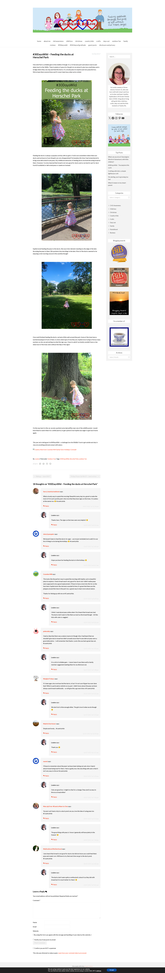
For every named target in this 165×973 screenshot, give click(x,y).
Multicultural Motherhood (52, 849)
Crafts (98, 41)
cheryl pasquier (48, 534)
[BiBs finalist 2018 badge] (119, 253)
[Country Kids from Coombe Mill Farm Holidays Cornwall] (66, 449)
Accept (112, 970)
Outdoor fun (116, 41)
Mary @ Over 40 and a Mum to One (55, 806)
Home (39, 41)
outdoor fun (83, 459)
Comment (36, 900)
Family (125, 41)
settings (98, 971)
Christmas (78, 41)
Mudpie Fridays (48, 679)
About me (47, 41)
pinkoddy (46, 631)
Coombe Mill (47, 574)
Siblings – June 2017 (43, 476)
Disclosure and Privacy (107, 45)
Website (35, 931)
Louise (37, 459)
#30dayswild (62, 45)
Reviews (53, 45)
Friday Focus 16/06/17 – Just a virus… (84, 476)
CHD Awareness (58, 41)
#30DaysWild (64, 459)
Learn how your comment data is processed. (72, 953)
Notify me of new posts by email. (45, 940)
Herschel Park (74, 459)
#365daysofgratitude (78, 45)
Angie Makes (89, 966)
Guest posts (92, 45)
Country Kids (89, 41)
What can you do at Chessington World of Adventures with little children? (118, 159)
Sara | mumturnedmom (51, 491)
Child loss (69, 41)
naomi (45, 761)
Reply (47, 506)
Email (34, 927)
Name (35, 922)
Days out (106, 41)
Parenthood (114, 229)
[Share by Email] (50, 464)
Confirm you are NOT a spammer (45, 948)
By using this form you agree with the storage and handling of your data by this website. (63, 935)
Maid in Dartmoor (49, 724)
